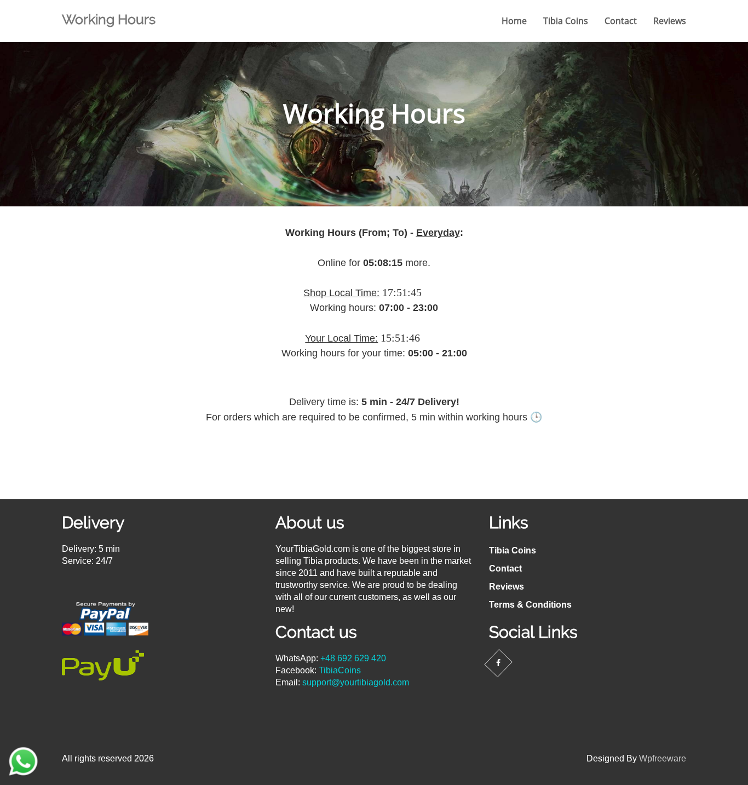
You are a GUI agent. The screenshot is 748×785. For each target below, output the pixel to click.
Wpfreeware (662, 758)
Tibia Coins (565, 21)
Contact (621, 21)
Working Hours (109, 19)
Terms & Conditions (530, 604)
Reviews (669, 21)
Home (514, 21)
